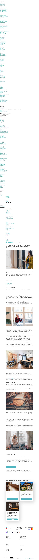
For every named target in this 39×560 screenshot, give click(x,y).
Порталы (7, 222)
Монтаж (7, 232)
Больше (7, 235)
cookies (5, 557)
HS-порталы (7, 224)
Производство (8, 197)
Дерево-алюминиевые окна (10, 215)
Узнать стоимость (2, 115)
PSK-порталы (7, 548)
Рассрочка (7, 238)
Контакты (7, 201)
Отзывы (7, 200)
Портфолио (7, 199)
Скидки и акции (21, 550)
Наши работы (21, 551)
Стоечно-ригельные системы (10, 228)
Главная (6, 242)
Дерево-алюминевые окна (9, 216)
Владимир (1, 194)
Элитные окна (8, 212)
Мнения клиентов (9, 284)
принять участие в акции (10, 378)
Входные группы (22, 537)
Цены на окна (7, 544)
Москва (1, 195)
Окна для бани (7, 543)
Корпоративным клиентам (9, 241)
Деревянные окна (8, 208)
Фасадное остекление (9, 227)
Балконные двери (8, 219)
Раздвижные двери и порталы (10, 223)
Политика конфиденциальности (29, 558)
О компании (7, 196)
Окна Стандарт (8, 210)
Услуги (7, 229)
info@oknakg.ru (20, 529)
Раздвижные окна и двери (9, 226)
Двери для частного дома (23, 538)
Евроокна (7, 537)
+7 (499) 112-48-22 (19, 527)
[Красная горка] (9, 528)
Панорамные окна (8, 213)
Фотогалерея (8, 234)
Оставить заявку (2, 207)
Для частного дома (8, 221)
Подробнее (26, 499)
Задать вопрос (25, 527)
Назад (1, 116)
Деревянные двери (8, 217)
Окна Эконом (7, 211)
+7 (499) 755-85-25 (2, 107)
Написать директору (30, 527)
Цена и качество (9, 283)
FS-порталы (7, 549)
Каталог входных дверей (9, 218)
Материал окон (9, 282)
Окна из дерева (8, 536)
